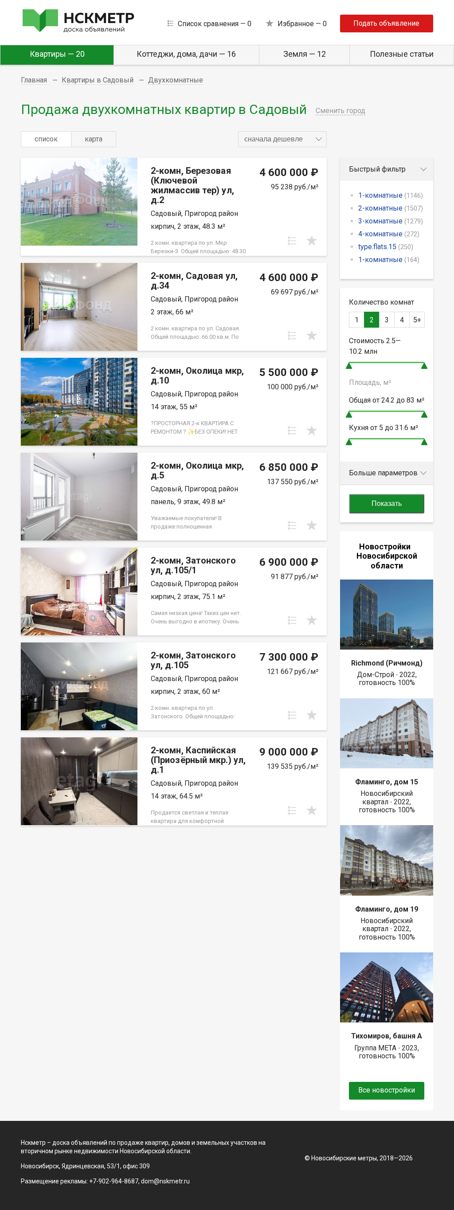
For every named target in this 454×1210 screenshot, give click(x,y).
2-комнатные (390, 208)
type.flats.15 (385, 247)
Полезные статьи (402, 54)
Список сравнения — (214, 24)
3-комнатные (390, 221)
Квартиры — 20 (57, 54)
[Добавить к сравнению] (292, 241)
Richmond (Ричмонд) (387, 663)
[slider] (348, 365)
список (46, 139)
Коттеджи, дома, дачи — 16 (186, 54)
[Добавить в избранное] (311, 241)
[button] (282, 139)
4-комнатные (388, 234)
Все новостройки (386, 1090)
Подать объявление (386, 23)
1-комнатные (390, 195)
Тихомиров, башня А (386, 1036)
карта (93, 139)
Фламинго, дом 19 (386, 909)
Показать (387, 503)
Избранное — (302, 24)
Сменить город (340, 110)
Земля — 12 (304, 54)
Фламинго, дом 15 (386, 782)
